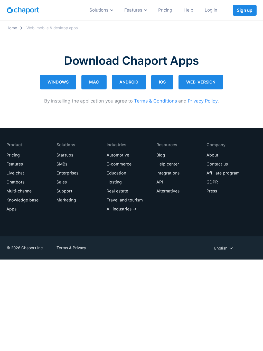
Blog (160, 155)
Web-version (200, 82)
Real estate (117, 70)
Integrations (168, 173)
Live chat (15, 173)
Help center (167, 164)
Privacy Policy (203, 101)
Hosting (113, 60)
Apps (11, 208)
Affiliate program (223, 173)
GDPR (212, 181)
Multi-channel (19, 190)
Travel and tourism (125, 79)
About (212, 155)
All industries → (121, 89)
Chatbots (15, 181)
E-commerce (119, 41)
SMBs (60, 83)
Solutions (98, 10)
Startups (63, 73)
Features (133, 10)
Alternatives (168, 190)
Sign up (244, 10)
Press (211, 190)
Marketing (65, 51)
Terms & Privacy (71, 247)
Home (11, 27)
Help (188, 10)
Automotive (117, 32)
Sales (59, 32)
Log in (211, 10)
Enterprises (66, 92)
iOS (162, 82)
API (159, 181)
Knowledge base (22, 199)
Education (116, 51)
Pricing (165, 10)
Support (62, 41)
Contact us (217, 164)
